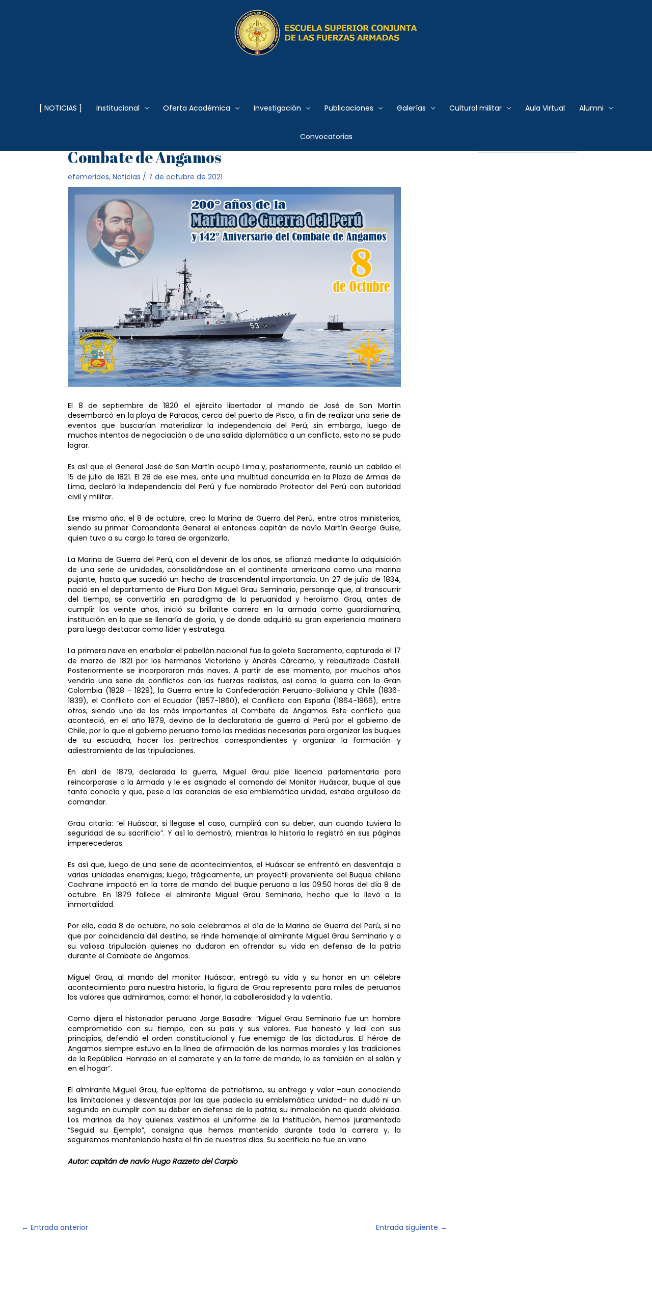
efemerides (88, 177)
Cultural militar (475, 108)
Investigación (277, 108)
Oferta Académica (196, 108)
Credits (283, 1263)
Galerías (411, 108)
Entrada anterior (54, 1227)
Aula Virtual (545, 108)
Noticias (127, 177)
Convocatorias (326, 136)
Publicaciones (348, 108)
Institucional (118, 108)
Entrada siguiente (411, 1227)
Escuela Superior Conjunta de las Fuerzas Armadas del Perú (326, 68)
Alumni (591, 108)
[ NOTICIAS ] (60, 108)
